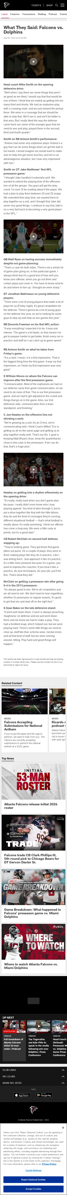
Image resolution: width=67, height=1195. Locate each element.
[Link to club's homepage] (6, 3)
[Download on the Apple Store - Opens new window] (21, 1111)
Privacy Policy (21, 1164)
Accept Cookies (33, 1189)
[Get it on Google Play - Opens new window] (44, 1113)
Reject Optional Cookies (33, 1179)
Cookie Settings (33, 1170)
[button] (33, 62)
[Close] (63, 1127)
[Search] (56, 5)
